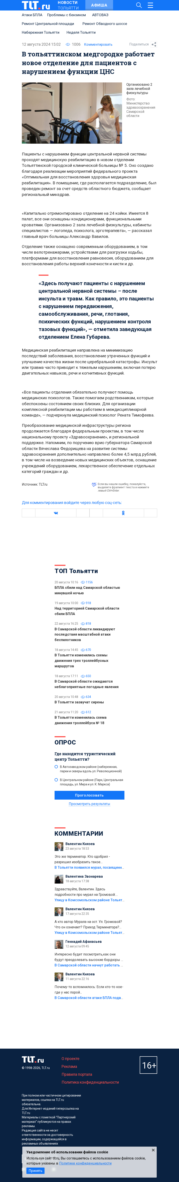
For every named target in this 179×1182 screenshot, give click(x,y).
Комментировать (98, 44)
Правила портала (77, 1074)
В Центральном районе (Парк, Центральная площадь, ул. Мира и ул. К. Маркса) (91, 782)
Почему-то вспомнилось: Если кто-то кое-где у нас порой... (89, 989)
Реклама (69, 1066)
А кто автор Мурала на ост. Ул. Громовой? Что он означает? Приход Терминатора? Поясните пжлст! (88, 925)
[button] (56, 513)
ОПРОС (65, 742)
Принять (35, 1171)
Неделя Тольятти (81, 32)
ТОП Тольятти (76, 571)
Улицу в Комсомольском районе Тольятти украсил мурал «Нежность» (114, 900)
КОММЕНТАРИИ (79, 833)
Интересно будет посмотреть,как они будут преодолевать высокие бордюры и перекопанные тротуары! (89, 957)
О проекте (70, 1058)
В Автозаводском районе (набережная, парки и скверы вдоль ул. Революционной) (91, 769)
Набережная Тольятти (40, 32)
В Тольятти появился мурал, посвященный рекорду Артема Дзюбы (111, 867)
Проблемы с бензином (66, 15)
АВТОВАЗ (100, 15)
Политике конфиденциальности (85, 1163)
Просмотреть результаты (89, 804)
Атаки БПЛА (32, 15)
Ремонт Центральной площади (48, 23)
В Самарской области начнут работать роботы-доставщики (105, 965)
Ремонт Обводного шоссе (105, 23)
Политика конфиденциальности (90, 1082)
